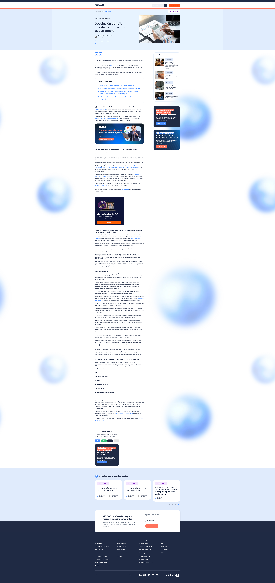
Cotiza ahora (175, 5)
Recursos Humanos (100, 553)
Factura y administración (102, 546)
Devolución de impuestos (102, 18)
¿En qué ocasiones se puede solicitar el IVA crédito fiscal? (120, 88)
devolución (125, 189)
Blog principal (99, 11)
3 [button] (175, 504)
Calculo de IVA (174, 12)
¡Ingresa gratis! (102, 462)
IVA (111, 65)
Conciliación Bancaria (101, 556)
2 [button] (172, 504)
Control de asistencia (101, 562)
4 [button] (178, 504)
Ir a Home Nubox (100, 1)
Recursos (142, 5)
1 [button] (169, 504)
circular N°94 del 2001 (137, 238)
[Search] (165, 5)
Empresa (124, 5)
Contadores (115, 5)
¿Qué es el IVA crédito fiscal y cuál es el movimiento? (118, 85)
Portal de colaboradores (101, 559)
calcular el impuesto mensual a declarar (106, 118)
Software (133, 5)
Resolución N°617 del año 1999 (124, 413)
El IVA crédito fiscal (100, 110)
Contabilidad (98, 543)
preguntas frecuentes (101, 185)
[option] (108, 492)
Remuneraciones (99, 550)
